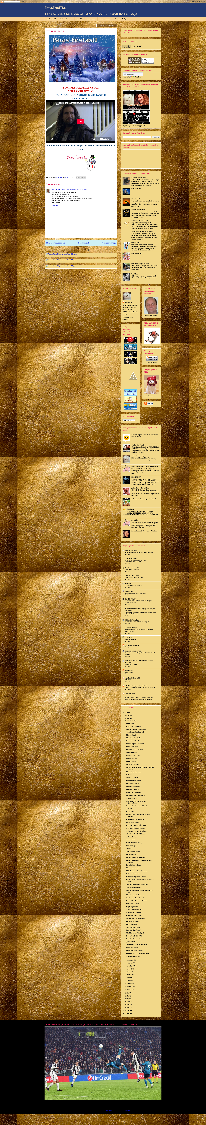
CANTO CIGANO (131, 599)
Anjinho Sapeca (131, 752)
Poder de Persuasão (132, 874)
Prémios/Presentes (66, 19)
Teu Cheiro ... (135, 274)
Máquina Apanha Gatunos (135, 895)
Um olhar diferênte (130, 639)
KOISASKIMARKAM (132, 620)
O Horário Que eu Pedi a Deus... (136, 831)
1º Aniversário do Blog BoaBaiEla (142, 231)
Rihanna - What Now (133, 786)
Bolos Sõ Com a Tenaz (133, 865)
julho (129, 972)
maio (128, 977)
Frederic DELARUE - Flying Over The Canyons (138, 861)
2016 (126, 999)
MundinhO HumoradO (132, 678)
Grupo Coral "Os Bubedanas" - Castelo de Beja (140, 881)
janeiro (129, 989)
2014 (126, 1004)
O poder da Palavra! (131, 664)
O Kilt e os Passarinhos (133, 726)
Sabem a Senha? (131, 798)
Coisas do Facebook (132, 764)
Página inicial (83, 243)
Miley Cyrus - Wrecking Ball (135, 918)
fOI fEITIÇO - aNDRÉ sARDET (136, 825)
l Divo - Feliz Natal (132, 746)
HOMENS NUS (136, 477)
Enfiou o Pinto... (131, 854)
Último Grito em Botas (138, 178)
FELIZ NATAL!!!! (132, 761)
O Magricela (135, 242)
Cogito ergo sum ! (132, 907)
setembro (130, 966)
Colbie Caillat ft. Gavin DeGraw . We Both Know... (140, 768)
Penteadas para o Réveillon (135, 743)
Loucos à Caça (131, 846)
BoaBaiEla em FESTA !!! (139, 220)
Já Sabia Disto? (131, 942)
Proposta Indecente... (133, 789)
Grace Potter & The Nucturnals (136, 901)
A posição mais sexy (137, 456)
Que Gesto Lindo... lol (133, 915)
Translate (138, 77)
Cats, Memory (136, 188)
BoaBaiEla (55, 8)
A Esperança (129, 672)
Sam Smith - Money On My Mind (137, 806)
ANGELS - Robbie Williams (135, 834)
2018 (126, 993)
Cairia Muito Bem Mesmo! (135, 898)
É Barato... (129, 775)
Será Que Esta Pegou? (133, 930)
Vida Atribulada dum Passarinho (137, 884)
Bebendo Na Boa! (132, 758)
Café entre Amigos (131, 628)
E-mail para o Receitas (132, 570)
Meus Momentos (105, 19)
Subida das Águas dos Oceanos (136, 877)
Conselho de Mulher (132, 921)
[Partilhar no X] (81, 178)
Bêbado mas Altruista (133, 868)
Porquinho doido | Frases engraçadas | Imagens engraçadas (140, 609)
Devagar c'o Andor (132, 783)
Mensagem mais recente (55, 243)
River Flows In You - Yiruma (135, 795)
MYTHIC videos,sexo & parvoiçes (136, 686)
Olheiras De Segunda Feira (140, 263)
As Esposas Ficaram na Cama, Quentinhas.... (136, 802)
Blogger (127, 1110)
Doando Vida (129, 591)
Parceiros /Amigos (121, 19)
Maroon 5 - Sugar (132, 777)
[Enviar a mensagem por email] (77, 178)
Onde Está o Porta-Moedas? (135, 819)
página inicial (51, 19)
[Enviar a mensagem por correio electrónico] (73, 177)
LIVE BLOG (129, 637)
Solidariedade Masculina (134, 912)
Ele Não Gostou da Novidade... (136, 857)
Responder (55, 205)
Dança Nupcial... (131, 924)
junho (129, 974)
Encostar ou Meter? (132, 741)
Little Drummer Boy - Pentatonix (137, 871)
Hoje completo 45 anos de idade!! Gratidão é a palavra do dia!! (139, 630)
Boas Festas (130, 509)
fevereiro (130, 986)
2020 (126, 715)
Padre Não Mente (132, 947)
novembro (130, 960)
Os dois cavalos (136, 199)
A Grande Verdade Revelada (135, 828)
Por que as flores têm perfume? (134, 577)
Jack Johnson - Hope (133, 927)
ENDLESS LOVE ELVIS (133, 651)
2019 (126, 718)
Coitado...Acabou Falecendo (135, 732)
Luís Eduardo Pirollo (58, 190)
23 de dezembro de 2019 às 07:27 (76, 190)
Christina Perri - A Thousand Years (137, 953)
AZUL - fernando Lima (134, 909)
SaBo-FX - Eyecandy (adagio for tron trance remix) (140, 687)
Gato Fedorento (130, 693)
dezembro (130, 721)
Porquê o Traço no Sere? (134, 939)
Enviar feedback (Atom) (85, 250)
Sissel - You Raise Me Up (134, 843)
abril (128, 980)
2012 (126, 1010)
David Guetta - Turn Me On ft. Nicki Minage (138, 815)
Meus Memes (91, 19)
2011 (126, 1013)
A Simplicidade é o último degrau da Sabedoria (139, 552)
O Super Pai (130, 812)
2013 (126, 1007)
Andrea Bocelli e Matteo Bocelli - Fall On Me (139, 891)
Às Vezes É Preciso (132, 837)
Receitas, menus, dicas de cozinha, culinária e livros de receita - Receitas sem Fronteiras (139, 698)
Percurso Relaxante (132, 822)
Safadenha (128, 680)
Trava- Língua (131, 840)
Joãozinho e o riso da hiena (140, 488)
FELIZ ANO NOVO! (138, 210)
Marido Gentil (131, 735)
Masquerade (129, 670)
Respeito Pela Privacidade (134, 950)
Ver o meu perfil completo (128, 318)
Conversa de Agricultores (134, 749)
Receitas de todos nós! (132, 568)
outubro (129, 963)
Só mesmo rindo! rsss (133, 956)
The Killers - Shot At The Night (136, 944)
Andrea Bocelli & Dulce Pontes (136, 729)
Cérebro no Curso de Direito (133, 585)
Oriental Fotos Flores (132, 575)
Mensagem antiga (109, 243)
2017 (126, 996)
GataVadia (128, 302)
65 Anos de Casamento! (134, 792)
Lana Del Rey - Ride (132, 755)
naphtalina (109, 1110)
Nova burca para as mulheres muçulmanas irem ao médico (145, 436)
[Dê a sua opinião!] (79, 178)
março (129, 983)
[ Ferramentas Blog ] (131, 558)
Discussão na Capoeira (133, 772)
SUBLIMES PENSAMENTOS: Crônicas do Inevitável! (139, 662)
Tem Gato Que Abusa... (134, 887)
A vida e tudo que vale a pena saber (135, 593)
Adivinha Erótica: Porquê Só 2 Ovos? (143, 499)
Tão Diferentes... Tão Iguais (135, 933)
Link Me (79, 19)
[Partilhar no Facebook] (83, 178)
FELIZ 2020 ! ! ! (131, 723)
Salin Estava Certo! (132, 904)
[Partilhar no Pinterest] (85, 178)
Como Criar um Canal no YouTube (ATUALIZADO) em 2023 (135, 561)
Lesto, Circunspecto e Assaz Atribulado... (144, 466)
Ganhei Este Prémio (137, 445)
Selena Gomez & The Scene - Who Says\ (144, 531)
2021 (126, 712)
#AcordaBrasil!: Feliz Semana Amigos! (137, 622)
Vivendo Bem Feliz (131, 550)
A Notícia (134, 520)
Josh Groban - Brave (133, 851)
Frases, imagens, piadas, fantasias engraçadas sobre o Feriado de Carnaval (140, 613)
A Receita (129, 809)
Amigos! (129, 848)
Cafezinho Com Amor (133, 780)
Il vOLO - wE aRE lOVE (134, 936)
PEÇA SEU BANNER (132, 645)
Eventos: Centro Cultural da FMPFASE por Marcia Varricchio (138, 602)
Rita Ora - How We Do (133, 738)
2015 (126, 1002)
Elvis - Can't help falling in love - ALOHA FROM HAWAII (140, 654)
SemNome (154, 362)
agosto (129, 969)
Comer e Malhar (136, 253)
